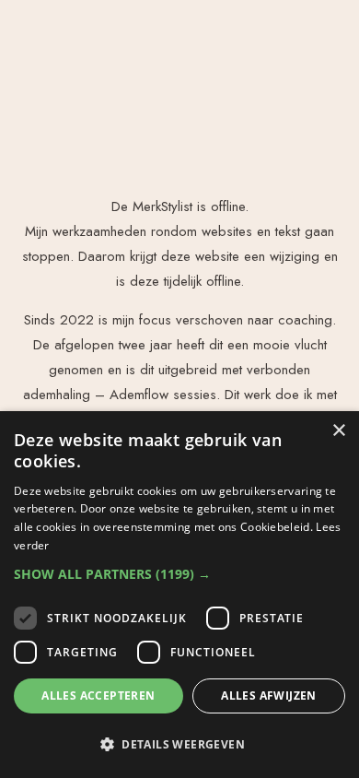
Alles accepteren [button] (98, 695)
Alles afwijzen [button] (269, 695)
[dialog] (179, 594)
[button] (179, 573)
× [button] (338, 431)
